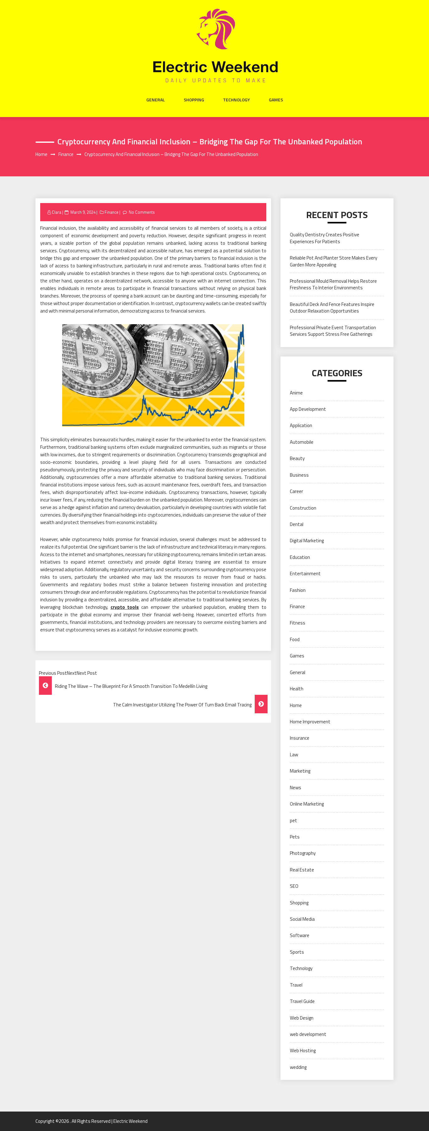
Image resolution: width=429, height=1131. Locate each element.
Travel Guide (302, 1001)
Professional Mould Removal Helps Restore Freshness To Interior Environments (333, 284)
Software (299, 935)
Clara (56, 212)
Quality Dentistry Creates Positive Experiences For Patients (324, 238)
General (155, 100)
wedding (298, 1067)
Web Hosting (303, 1050)
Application (301, 425)
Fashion (298, 590)
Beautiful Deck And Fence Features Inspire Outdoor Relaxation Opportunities (332, 307)
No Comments (142, 212)
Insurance (299, 738)
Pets (295, 836)
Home (296, 705)
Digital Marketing (307, 540)
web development (308, 1034)
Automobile (301, 442)
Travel (296, 985)
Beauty (297, 458)
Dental (296, 524)
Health (296, 688)
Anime (296, 392)
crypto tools (125, 607)
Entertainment (305, 573)
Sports (297, 952)
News (295, 787)
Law (294, 754)
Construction (303, 508)
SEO (294, 886)
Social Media (302, 919)
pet (293, 820)
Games (276, 100)
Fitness (297, 622)
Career (296, 491)
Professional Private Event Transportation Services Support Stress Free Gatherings (333, 331)
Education (300, 557)
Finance (111, 212)
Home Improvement (310, 721)
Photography (303, 853)
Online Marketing (307, 803)
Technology (236, 100)
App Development (308, 409)
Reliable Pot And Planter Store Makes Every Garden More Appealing (333, 261)
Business (299, 475)
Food (295, 639)
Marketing (300, 771)
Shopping (194, 100)
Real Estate (302, 869)
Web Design (301, 1017)
